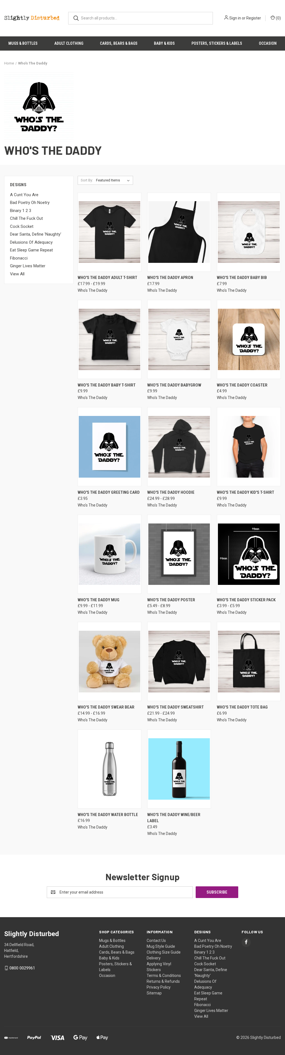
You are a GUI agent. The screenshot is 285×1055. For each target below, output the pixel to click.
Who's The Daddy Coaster (242, 385)
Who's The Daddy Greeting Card (109, 492)
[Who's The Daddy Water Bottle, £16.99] (109, 768)
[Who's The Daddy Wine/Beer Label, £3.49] (179, 768)
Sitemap (154, 993)
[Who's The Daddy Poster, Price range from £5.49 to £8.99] (179, 554)
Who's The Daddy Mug (98, 599)
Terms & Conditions (164, 975)
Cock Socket (21, 226)
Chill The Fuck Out (26, 218)
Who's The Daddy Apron (170, 277)
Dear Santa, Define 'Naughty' (35, 234)
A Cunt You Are (24, 194)
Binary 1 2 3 (20, 210)
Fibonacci (19, 258)
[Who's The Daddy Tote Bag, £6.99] (248, 661)
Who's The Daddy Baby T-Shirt (107, 385)
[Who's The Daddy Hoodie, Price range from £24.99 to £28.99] (179, 446)
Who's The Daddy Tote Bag (242, 707)
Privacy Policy (159, 987)
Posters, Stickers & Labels (216, 43)
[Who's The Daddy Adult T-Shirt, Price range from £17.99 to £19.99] (109, 232)
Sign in (235, 18)
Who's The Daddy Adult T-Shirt (107, 277)
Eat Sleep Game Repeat (31, 250)
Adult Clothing (68, 43)
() (278, 18)
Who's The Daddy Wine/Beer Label (173, 818)
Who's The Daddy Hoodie (171, 492)
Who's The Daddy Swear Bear (106, 707)
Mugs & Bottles (23, 43)
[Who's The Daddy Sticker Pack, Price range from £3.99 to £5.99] (248, 554)
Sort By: (87, 180)
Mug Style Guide (161, 946)
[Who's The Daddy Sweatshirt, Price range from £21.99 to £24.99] (179, 661)
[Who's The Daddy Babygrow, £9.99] (179, 339)
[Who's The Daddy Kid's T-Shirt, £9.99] (248, 446)
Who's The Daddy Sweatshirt (175, 707)
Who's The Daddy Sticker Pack (246, 599)
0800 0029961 (22, 968)
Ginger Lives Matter (27, 265)
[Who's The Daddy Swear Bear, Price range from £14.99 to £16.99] (109, 661)
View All (17, 273)
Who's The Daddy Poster (171, 599)
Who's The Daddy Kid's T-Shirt (245, 492)
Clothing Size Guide (164, 952)
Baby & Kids (164, 43)
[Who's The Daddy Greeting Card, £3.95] (109, 446)
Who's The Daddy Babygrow (174, 385)
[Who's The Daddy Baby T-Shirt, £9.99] (109, 339)
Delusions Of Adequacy (31, 242)
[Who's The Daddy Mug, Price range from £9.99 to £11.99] (109, 554)
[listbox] (114, 180)
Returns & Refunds (163, 981)
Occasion (268, 43)
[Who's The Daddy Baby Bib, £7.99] (248, 232)
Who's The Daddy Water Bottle (108, 814)
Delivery (154, 958)
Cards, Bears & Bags (118, 43)
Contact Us (156, 940)
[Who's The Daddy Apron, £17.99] (179, 232)
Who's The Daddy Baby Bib (242, 277)
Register (253, 18)
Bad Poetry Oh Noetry (30, 202)
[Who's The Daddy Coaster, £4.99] (248, 339)
